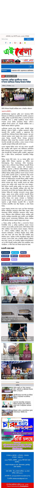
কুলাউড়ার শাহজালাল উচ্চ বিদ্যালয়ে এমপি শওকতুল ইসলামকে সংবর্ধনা (15, 377)
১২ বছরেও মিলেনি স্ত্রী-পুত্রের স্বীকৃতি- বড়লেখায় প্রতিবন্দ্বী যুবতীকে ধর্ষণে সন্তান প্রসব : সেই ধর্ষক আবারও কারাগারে (16, 357)
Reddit (15, 256)
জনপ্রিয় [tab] (17, 385)
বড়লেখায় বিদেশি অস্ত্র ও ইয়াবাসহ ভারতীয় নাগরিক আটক (15, 320)
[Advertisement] (17, 17)
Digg (24, 252)
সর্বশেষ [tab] (17, 382)
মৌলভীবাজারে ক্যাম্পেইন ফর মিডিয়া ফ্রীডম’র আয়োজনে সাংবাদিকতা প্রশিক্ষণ (23, 396)
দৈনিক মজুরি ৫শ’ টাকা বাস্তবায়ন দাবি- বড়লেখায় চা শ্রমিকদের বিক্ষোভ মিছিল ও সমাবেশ (17, 282)
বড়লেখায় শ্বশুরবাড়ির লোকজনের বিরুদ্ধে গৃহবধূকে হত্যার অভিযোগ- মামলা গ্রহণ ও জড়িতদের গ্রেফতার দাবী (17, 300)
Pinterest (6, 259)
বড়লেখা (9, 76)
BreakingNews (24, 486)
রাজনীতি (14, 76)
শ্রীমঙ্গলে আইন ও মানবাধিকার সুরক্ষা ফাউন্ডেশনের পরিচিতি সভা (23, 411)
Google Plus (25, 256)
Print (14, 259)
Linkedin (5, 256)
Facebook (6, 252)
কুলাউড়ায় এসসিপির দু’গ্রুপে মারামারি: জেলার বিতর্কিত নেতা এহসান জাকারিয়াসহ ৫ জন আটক (17, 339)
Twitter (15, 252)
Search (29, 39)
